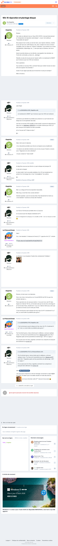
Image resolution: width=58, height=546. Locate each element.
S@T (8, 103)
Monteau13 (36, 444)
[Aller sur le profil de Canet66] (32, 462)
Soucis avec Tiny (38, 456)
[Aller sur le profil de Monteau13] (32, 442)
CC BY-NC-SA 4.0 (29, 542)
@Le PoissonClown (24, 370)
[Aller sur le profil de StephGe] (4, 23)
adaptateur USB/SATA (29, 125)
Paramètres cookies (47, 540)
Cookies (38, 540)
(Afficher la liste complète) (21, 438)
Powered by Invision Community (29, 543)
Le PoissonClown (9, 230)
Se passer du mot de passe (41, 461)
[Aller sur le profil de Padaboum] (32, 457)
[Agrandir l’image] (29, 240)
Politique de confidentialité (18, 540)
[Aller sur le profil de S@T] (9, 108)
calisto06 (20, 385)
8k (7, 243)
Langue (8, 540)
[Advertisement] (29, 11)
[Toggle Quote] (18, 110)
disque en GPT (44, 335)
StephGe (11, 22)
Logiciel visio (39, 467)
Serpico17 (36, 452)
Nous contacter (31, 540)
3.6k (9, 116)
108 (11, 243)
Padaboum (36, 457)
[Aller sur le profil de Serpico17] (32, 450)
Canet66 (36, 462)
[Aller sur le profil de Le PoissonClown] (9, 235)
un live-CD (28, 341)
